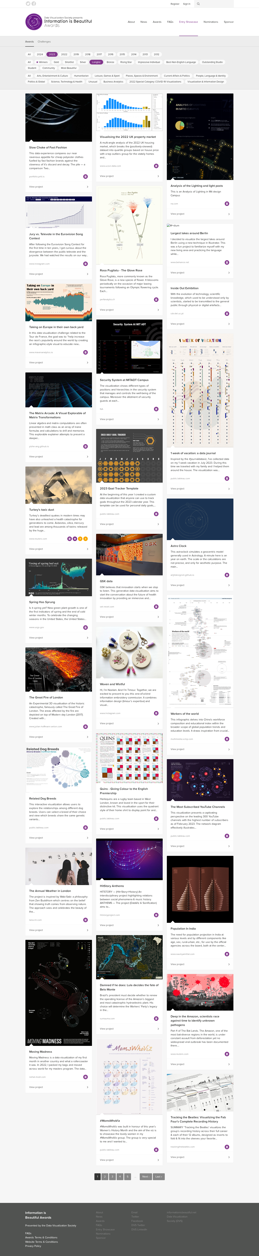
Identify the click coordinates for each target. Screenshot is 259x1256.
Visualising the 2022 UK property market (128, 137)
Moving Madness (40, 1052)
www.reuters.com (38, 538)
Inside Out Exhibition (185, 288)
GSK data (106, 581)
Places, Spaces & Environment (142, 75)
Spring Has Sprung (42, 602)
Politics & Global (36, 81)
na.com (174, 203)
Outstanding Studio (212, 62)
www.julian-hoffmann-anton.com (45, 726)
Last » (158, 1176)
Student (32, 68)
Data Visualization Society (61, 1225)
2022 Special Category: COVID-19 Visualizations (155, 81)
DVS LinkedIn (139, 1229)
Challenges (44, 41)
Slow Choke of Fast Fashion (48, 147)
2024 (40, 54)
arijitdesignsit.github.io (182, 575)
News (143, 22)
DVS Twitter (138, 1225)
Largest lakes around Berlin (189, 233)
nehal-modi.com (37, 1077)
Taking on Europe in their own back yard (56, 327)
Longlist (96, 62)
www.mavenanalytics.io (41, 352)
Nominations (211, 22)
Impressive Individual (149, 62)
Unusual (93, 81)
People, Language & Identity (211, 75)
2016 (110, 54)
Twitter (28, 3)
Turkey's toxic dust (41, 510)
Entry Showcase (188, 22)
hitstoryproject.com (110, 915)
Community (48, 68)
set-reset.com (107, 606)
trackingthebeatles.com (183, 1146)
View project (36, 186)
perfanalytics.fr (107, 299)
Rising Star (126, 62)
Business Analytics (113, 81)
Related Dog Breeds (42, 798)
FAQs (170, 22)
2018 (87, 54)
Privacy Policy (33, 1246)
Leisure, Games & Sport (107, 75)
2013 (145, 54)
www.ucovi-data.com (110, 166)
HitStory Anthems (112, 886)
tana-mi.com (35, 920)
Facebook (33, 3)
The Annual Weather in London (50, 891)
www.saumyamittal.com (183, 954)
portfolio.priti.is (37, 176)
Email (134, 1212)
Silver (83, 62)
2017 (99, 54)
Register (175, 3)
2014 (133, 54)
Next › (145, 1176)
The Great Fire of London (46, 697)
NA (101, 409)
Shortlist (69, 62)
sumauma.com (107, 1018)
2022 (64, 54)
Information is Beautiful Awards (59, 21)
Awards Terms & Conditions (41, 1237)
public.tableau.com (180, 478)
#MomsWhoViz (110, 1121)
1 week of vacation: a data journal (193, 453)
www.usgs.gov (36, 627)
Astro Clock (178, 546)
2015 (122, 54)
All (29, 54)
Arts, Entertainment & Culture (52, 75)
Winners (43, 62)
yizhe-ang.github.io (39, 446)
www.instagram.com (39, 263)
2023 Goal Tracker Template (119, 488)
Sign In (186, 3)
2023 (52, 54)
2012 (156, 54)
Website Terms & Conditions (41, 1241)
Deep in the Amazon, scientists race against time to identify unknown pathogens (195, 1021)
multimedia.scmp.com (182, 739)
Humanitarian (81, 75)
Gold (56, 62)
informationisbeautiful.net (181, 1212)
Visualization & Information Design (206, 81)
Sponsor (229, 22)
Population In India (183, 929)
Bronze (110, 62)
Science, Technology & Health (66, 81)
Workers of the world (185, 714)
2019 (76, 54)
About (131, 22)
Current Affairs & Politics (177, 75)
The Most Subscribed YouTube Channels (198, 807)
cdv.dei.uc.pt (177, 313)
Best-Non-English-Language (181, 62)
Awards (157, 22)
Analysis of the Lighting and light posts (197, 186)
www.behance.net (180, 262)
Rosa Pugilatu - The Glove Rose (121, 270)
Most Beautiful (68, 68)
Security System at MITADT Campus (124, 380)
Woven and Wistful (112, 684)
